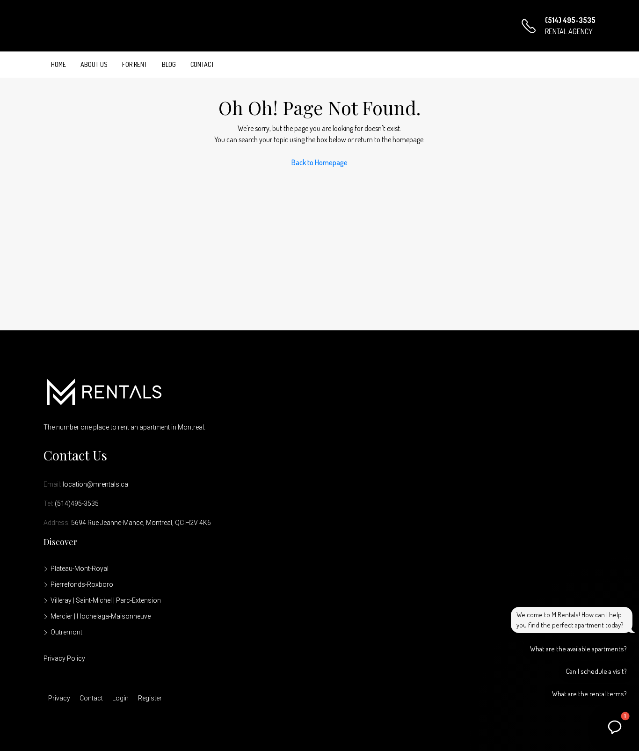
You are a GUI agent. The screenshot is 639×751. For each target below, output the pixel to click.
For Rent (134, 64)
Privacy (59, 698)
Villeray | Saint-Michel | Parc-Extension (106, 600)
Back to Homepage (319, 162)
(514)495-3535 (77, 503)
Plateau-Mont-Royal (80, 568)
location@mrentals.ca (95, 484)
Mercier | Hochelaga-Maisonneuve (101, 616)
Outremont (66, 632)
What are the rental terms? (589, 693)
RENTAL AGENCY (569, 31)
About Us (94, 64)
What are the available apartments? (578, 648)
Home (58, 64)
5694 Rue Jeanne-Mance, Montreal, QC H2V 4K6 (141, 522)
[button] (615, 727)
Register (150, 698)
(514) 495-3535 (570, 20)
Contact (202, 64)
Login (120, 698)
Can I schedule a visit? (596, 671)
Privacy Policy (64, 658)
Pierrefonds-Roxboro (82, 584)
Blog (169, 64)
